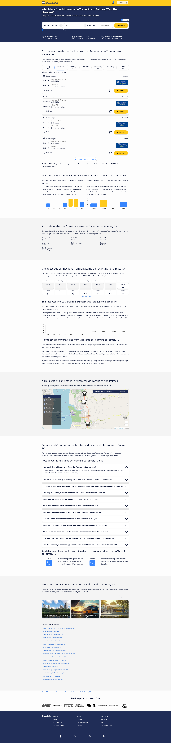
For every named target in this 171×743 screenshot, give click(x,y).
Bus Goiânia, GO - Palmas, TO (51, 641)
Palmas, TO (122, 391)
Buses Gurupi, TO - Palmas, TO (52, 647)
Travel (79, 725)
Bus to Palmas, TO (85, 692)
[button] (88, 424)
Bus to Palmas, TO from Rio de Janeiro (54, 660)
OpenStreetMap (119, 428)
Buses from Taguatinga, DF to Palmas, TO (55, 670)
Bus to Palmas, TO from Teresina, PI (53, 673)
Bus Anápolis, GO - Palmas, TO (52, 631)
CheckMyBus (46, 692)
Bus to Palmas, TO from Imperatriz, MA (54, 650)
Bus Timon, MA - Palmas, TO (51, 676)
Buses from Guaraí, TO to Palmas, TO (54, 644)
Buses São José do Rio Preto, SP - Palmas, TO (56, 663)
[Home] (50, 3)
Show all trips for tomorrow (86, 159)
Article (103, 722)
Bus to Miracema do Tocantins (69, 692)
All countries (106, 725)
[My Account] (112, 3)
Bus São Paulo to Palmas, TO (51, 666)
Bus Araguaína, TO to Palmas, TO (53, 634)
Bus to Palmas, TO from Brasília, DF (53, 638)
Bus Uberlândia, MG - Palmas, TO (53, 679)
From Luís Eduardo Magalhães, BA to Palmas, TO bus (59, 654)
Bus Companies (58, 725)
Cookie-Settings (83, 722)
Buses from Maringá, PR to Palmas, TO (54, 657)
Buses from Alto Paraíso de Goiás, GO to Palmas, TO (58, 628)
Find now (120, 91)
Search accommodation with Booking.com (56, 30)
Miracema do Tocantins (104, 391)
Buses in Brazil (55, 692)
